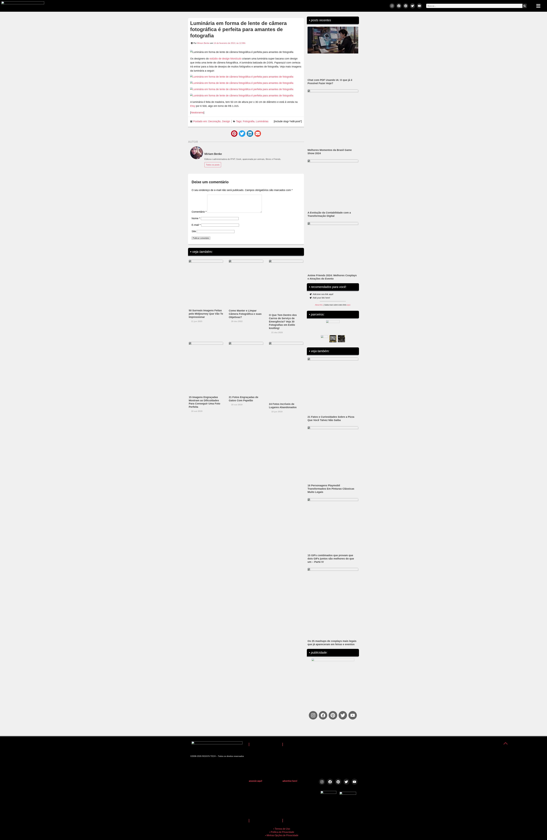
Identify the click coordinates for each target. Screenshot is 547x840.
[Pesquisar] (524, 6)
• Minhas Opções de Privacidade (281, 835)
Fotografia (248, 121)
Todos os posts (213, 165)
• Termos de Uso (281, 829)
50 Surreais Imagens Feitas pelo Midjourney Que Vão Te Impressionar (206, 313)
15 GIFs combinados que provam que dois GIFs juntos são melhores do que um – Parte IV (331, 558)
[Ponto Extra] (332, 338)
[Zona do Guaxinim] (341, 338)
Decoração (214, 121)
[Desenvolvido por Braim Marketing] (348, 793)
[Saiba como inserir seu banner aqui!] (324, 338)
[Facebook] (398, 5)
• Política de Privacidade (281, 832)
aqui (348, 305)
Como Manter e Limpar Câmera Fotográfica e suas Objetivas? (245, 314)
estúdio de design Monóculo (225, 58)
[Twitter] (412, 5)
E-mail (196, 224)
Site (194, 231)
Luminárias (262, 121)
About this (319, 305)
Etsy (192, 106)
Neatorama (197, 112)
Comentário (199, 211)
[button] (234, 133)
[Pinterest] (405, 5)
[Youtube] (419, 5)
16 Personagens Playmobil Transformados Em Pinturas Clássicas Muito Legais (331, 488)
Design (226, 121)
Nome (196, 218)
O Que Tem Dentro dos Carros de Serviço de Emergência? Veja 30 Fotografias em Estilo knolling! (283, 322)
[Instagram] (392, 5)
